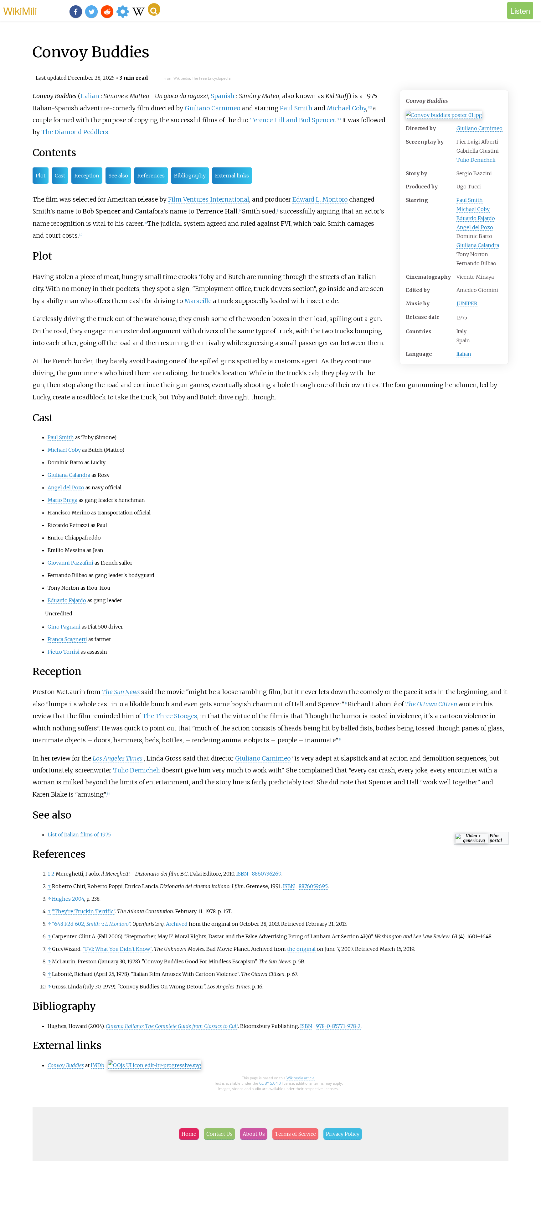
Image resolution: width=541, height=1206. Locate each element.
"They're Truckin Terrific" (83, 911)
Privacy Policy (342, 1134)
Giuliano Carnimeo (479, 128)
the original (301, 949)
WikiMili (20, 10)
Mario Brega (62, 500)
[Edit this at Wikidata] (154, 1065)
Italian (463, 354)
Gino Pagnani (64, 627)
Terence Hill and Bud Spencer (292, 120)
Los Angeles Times (117, 758)
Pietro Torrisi (64, 652)
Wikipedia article (300, 1078)
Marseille (197, 301)
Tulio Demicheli (476, 160)
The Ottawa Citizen (431, 704)
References (151, 175)
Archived (177, 924)
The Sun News (121, 692)
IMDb (97, 1065)
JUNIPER (466, 303)
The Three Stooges (169, 716)
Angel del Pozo (474, 227)
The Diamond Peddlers (74, 132)
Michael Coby (473, 209)
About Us (254, 1134)
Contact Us (219, 1134)
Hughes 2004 (68, 899)
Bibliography (190, 175)
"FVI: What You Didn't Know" (117, 949)
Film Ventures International (208, 199)
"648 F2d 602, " (91, 924)
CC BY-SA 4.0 (270, 1083)
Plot (40, 175)
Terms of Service (295, 1134)
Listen (520, 10)
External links (232, 175)
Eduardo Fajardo (475, 218)
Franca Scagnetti (67, 639)
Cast (60, 175)
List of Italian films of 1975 (79, 834)
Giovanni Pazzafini (70, 563)
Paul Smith (469, 200)
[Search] (154, 9)
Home (189, 1134)
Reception (87, 175)
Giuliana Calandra (477, 245)
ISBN (242, 874)
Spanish (222, 96)
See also (118, 175)
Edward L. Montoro (320, 199)
